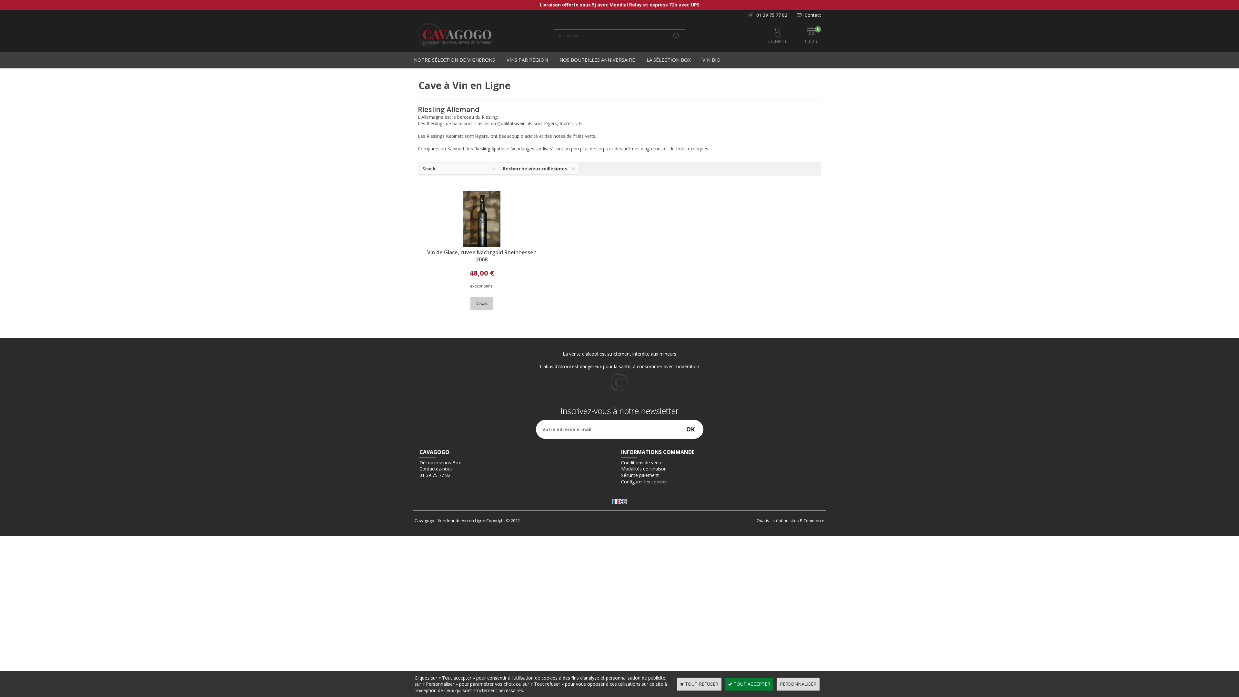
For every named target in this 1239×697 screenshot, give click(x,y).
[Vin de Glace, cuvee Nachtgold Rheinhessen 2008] (482, 245)
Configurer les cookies (644, 482)
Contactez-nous (436, 469)
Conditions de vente (642, 463)
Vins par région (527, 59)
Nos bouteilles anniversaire (597, 59)
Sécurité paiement (640, 475)
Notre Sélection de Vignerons (454, 59)
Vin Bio (711, 59)
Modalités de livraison (644, 469)
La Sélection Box (669, 59)
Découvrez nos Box (440, 463)
